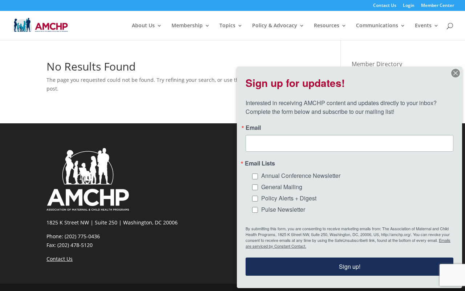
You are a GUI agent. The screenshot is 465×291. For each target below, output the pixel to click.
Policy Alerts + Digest (288, 198)
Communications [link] (377, 26)
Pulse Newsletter (283, 209)
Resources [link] (326, 26)
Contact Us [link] (384, 5)
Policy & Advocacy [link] (274, 26)
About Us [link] (143, 26)
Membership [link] (187, 26)
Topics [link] (227, 26)
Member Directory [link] (377, 64)
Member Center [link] (437, 5)
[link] (40, 24)
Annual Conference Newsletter (300, 175)
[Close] (455, 73)
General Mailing (281, 187)
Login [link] (409, 5)
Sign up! (349, 266)
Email (253, 128)
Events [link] (423, 26)
